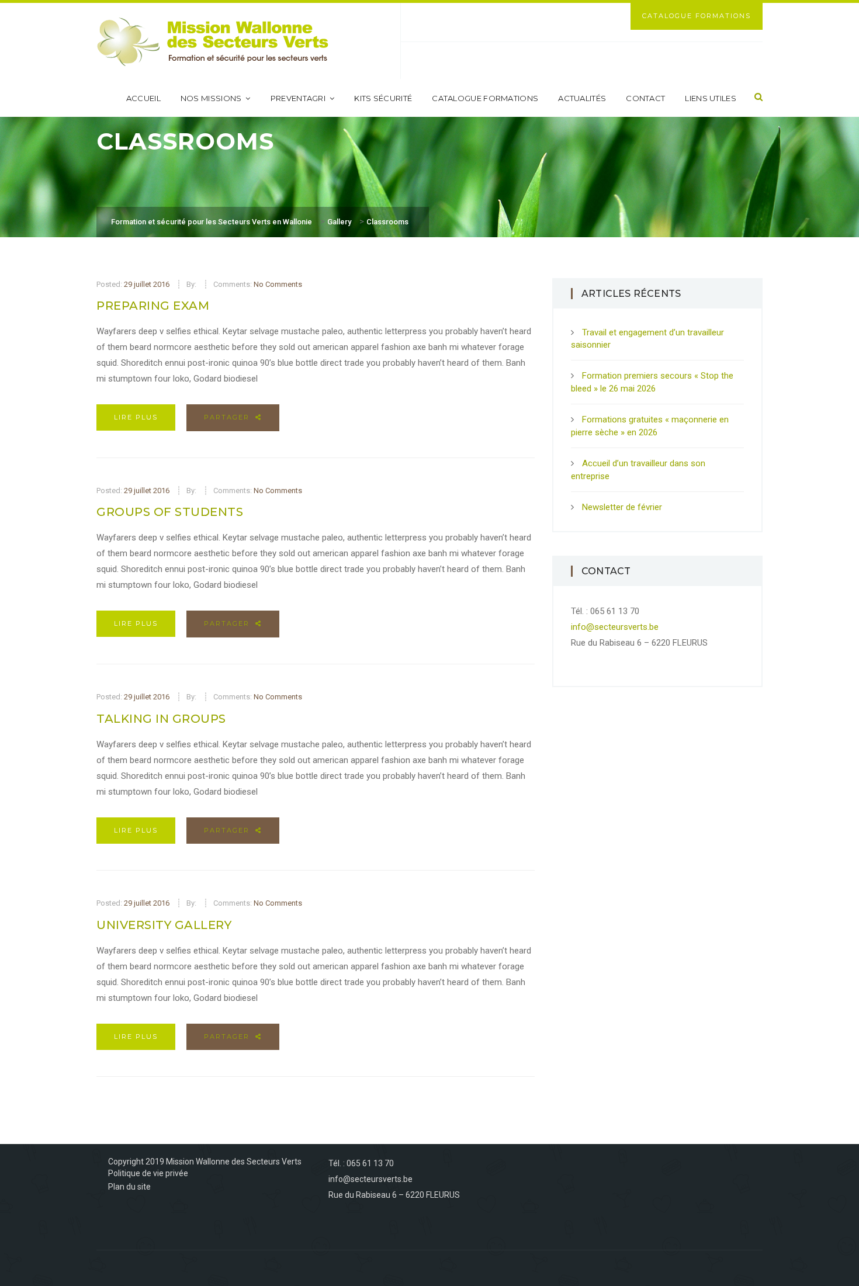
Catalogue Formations (696, 16)
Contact (645, 98)
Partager (228, 417)
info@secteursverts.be (615, 627)
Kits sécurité (383, 98)
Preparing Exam (152, 306)
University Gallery (163, 925)
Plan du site (129, 1186)
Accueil (143, 98)
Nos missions (211, 98)
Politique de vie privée (148, 1173)
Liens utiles (710, 98)
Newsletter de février (622, 507)
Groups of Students (169, 512)
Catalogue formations (485, 98)
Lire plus (136, 417)
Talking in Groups (161, 719)
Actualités (582, 98)
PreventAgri (298, 98)
